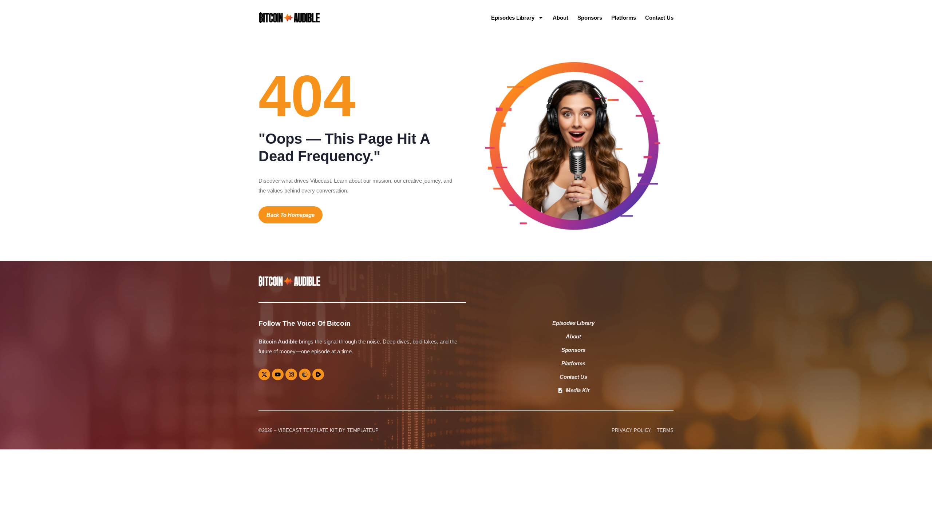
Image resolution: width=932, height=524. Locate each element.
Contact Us (659, 18)
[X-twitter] (264, 374)
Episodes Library (512, 18)
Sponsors (589, 18)
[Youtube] (278, 374)
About (560, 18)
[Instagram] (291, 374)
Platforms (623, 18)
